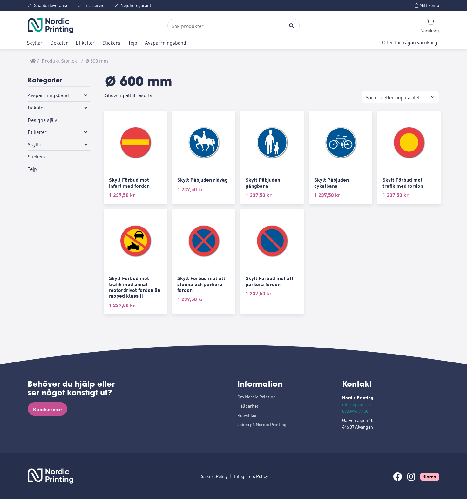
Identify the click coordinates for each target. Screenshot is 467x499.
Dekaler (59, 42)
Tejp (132, 42)
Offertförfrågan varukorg (409, 42)
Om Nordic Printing (256, 396)
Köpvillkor (247, 415)
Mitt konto (428, 5)
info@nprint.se (356, 404)
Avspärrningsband (165, 42)
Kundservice (47, 409)
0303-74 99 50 (355, 411)
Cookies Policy (213, 476)
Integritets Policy (251, 476)
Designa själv (42, 119)
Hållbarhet (247, 406)
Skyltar (35, 42)
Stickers (111, 42)
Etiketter (85, 42)
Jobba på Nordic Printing (262, 424)
